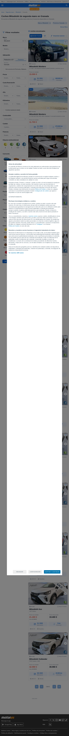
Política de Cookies (40, 189)
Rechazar (19, 571)
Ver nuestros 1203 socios (16, 253)
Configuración (35, 571)
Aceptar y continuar (52, 572)
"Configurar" (39, 224)
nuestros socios (33, 216)
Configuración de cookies (42, 191)
